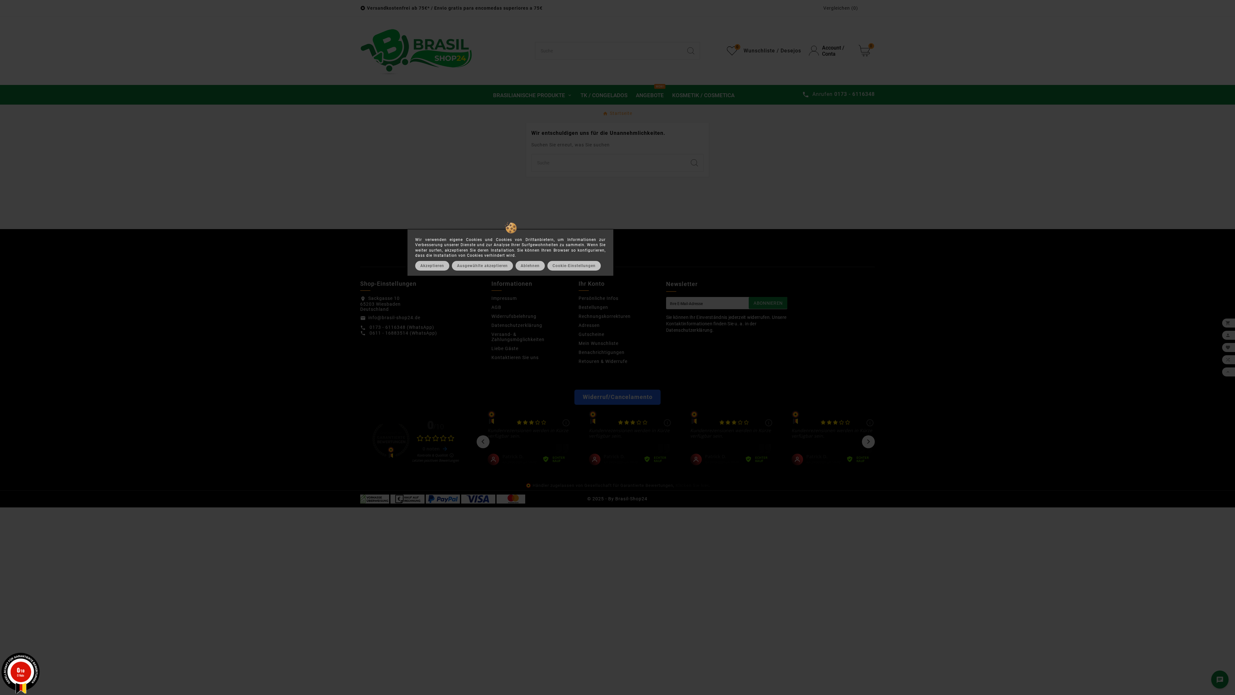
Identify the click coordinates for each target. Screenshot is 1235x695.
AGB (496, 307)
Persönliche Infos (598, 298)
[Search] (690, 50)
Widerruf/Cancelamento (618, 397)
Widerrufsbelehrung (513, 316)
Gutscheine (591, 334)
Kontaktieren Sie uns (515, 357)
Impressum (504, 298)
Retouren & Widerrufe (603, 361)
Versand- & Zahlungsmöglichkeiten (517, 337)
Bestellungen (593, 307)
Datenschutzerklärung (516, 325)
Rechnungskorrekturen (605, 316)
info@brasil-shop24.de (394, 317)
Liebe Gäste (504, 348)
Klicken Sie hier (692, 485)
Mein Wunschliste (598, 343)
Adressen (589, 325)
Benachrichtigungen (602, 352)
